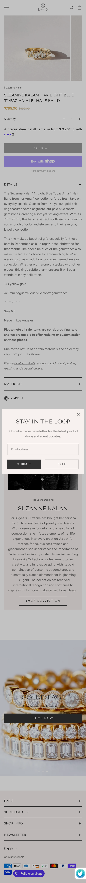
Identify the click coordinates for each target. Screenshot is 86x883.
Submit (24, 464)
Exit (62, 464)
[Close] (78, 414)
